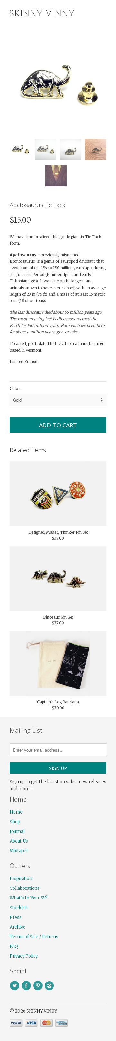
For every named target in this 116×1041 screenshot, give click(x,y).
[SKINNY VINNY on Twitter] (15, 986)
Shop (15, 822)
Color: (15, 388)
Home (16, 812)
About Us (19, 841)
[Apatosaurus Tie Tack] (58, 85)
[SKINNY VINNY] (42, 12)
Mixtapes (19, 851)
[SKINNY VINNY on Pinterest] (38, 986)
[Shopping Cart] (100, 12)
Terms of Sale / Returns (34, 937)
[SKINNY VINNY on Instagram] (50, 986)
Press (16, 917)
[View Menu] (88, 12)
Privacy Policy (24, 956)
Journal (17, 831)
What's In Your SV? (29, 898)
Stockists (19, 907)
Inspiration (21, 878)
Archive (17, 927)
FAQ (14, 946)
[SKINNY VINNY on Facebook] (27, 986)
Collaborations (25, 888)
